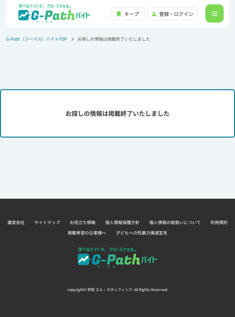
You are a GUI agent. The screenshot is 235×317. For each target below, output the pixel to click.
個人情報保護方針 (122, 222)
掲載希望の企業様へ (87, 233)
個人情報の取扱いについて (175, 222)
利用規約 (219, 222)
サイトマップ (47, 222)
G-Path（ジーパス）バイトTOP (36, 39)
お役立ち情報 (82, 222)
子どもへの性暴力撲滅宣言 (141, 233)
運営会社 (15, 222)
